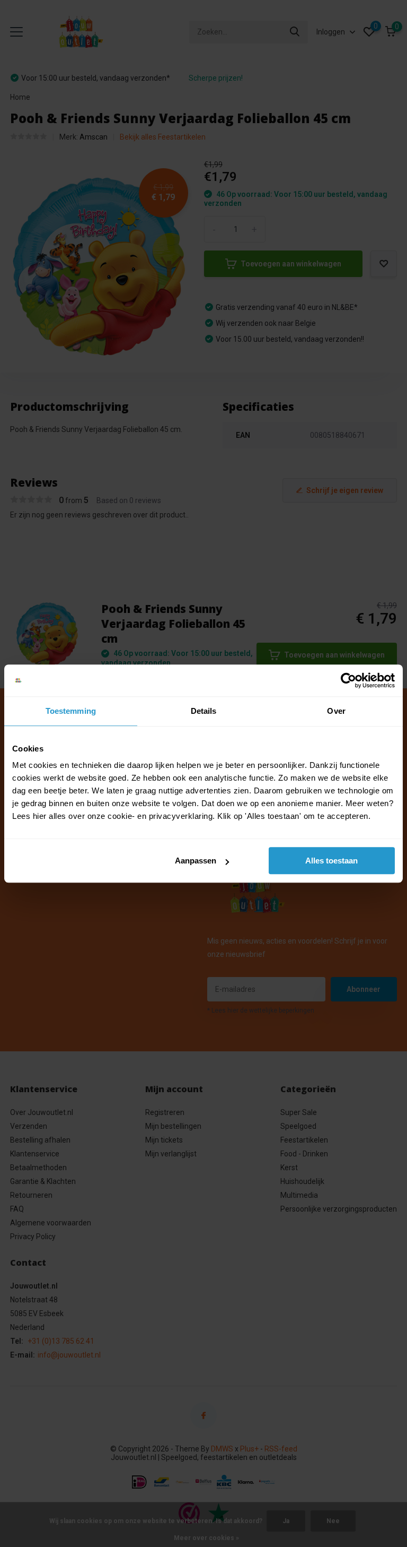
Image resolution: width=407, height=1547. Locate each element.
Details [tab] (204, 710)
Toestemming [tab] (71, 710)
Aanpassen (195, 860)
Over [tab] (336, 710)
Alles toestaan (331, 860)
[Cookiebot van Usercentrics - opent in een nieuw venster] (348, 680)
